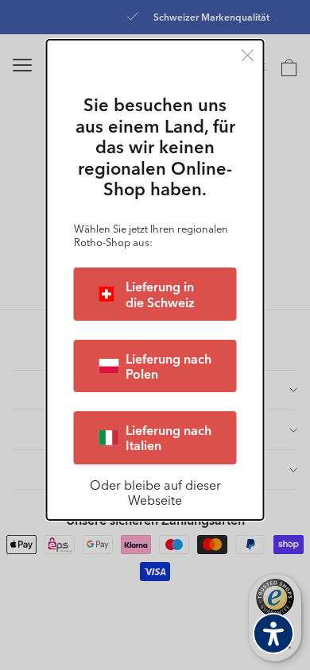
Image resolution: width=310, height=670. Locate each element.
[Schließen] (248, 55)
